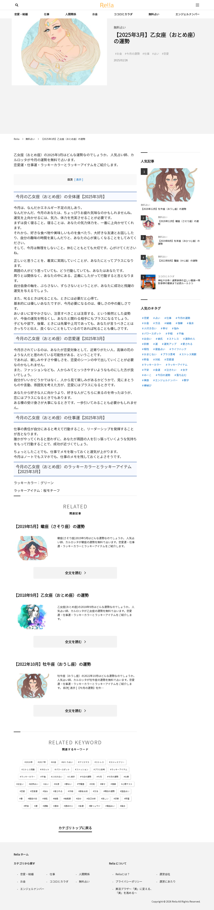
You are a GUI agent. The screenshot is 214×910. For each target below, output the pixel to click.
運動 (46, 805)
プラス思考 (100, 769)
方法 (96, 791)
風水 (123, 805)
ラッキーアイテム (119, 769)
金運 (82, 805)
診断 (117, 798)
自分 (79, 798)
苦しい (105, 798)
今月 (100, 776)
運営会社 (164, 874)
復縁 (114, 783)
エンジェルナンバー (188, 14)
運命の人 (69, 805)
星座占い (125, 791)
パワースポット (63, 769)
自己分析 (92, 798)
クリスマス (84, 762)
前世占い (34, 783)
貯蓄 (127, 798)
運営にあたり (167, 881)
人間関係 (70, 14)
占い (47, 783)
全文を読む (73, 572)
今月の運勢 (113, 776)
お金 (95, 14)
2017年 (42, 762)
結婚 (56, 798)
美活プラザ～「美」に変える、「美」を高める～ (134, 891)
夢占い (69, 783)
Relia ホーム (21, 854)
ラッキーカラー (28, 776)
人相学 (72, 776)
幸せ (103, 783)
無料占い (154, 14)
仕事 (46, 14)
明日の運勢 (110, 791)
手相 (71, 791)
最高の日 (33, 798)
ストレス (100, 762)
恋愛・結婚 (21, 14)
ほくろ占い (68, 762)
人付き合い (57, 776)
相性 (46, 798)
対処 (93, 783)
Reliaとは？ (123, 874)
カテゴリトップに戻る (75, 827)
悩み (46, 791)
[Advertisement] (107, 110)
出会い (21, 783)
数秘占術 (84, 791)
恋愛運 (34, 791)
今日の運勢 (86, 776)
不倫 (44, 776)
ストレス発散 (29, 769)
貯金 (27, 805)
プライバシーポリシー (129, 881)
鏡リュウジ (95, 805)
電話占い (111, 805)
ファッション (82, 769)
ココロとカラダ (123, 14)
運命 (57, 805)
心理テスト (127, 783)
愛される (59, 791)
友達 (57, 783)
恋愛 (23, 791)
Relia (175, 901)
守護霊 (81, 783)
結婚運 (68, 798)
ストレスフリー (117, 762)
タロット (45, 769)
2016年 (29, 762)
